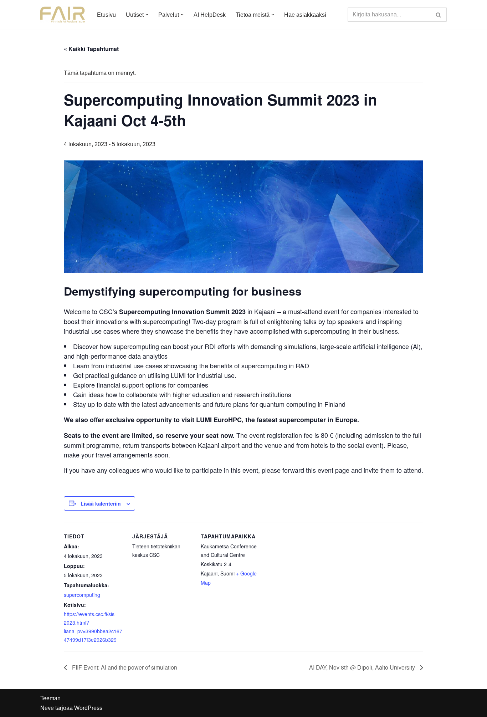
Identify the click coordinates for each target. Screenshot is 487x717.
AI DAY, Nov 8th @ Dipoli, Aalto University (362, 667)
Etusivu (106, 15)
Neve (47, 708)
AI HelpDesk (210, 15)
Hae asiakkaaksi (305, 15)
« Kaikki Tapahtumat (91, 49)
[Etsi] (439, 14)
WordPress (88, 708)
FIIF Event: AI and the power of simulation (124, 667)
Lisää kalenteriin (101, 503)
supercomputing (82, 594)
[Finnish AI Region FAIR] (62, 14)
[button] (146, 14)
